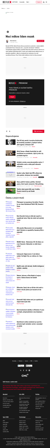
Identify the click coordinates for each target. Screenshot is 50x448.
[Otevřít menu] (46, 2)
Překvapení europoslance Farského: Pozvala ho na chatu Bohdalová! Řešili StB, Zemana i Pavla (30, 204)
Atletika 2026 (5, 429)
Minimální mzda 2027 (39, 428)
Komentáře (22, 2)
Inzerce (26, 360)
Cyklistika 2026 (6, 431)
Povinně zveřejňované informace (38, 444)
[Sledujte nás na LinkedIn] (29, 370)
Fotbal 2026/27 (5, 422)
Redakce (21, 360)
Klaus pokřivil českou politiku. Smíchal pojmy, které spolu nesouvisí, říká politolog (30, 183)
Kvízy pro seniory (6, 403)
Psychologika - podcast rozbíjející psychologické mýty (23, 387)
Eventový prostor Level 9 (11, 389)
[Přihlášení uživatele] (43, 2)
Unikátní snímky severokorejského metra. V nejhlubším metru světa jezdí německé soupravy (30, 164)
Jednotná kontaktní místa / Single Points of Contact (15, 444)
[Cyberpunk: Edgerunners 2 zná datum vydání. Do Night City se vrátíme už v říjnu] (10, 257)
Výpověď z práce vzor (39, 406)
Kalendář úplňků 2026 (7, 405)
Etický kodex (28, 444)
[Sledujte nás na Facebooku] (24, 370)
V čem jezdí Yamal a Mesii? (8, 401)
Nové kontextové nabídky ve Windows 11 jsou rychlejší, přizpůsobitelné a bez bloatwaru (30, 311)
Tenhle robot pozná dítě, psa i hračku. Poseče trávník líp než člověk (28, 190)
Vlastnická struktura (38, 443)
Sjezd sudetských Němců (40, 401)
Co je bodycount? (6, 407)
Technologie (22, 417)
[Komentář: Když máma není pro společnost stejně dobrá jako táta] (10, 302)
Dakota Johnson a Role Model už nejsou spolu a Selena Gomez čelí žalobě (29, 276)
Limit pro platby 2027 (39, 424)
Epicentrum (5, 398)
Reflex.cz (3, 8)
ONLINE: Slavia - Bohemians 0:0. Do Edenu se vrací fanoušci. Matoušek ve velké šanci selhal (30, 244)
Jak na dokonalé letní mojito (24, 410)
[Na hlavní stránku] (7, 2)
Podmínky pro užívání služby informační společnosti (33, 441)
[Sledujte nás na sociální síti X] (21, 370)
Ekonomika (38, 417)
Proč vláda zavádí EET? (40, 402)
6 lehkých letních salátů (23, 412)
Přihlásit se (22, 101)
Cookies (24, 443)
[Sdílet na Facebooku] (7, 131)
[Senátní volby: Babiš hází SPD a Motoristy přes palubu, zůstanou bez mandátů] (10, 175)
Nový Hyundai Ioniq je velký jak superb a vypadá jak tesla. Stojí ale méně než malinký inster (30, 218)
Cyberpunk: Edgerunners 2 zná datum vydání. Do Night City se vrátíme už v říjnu (29, 255)
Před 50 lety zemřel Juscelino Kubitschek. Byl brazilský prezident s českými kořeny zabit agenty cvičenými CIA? (30, 142)
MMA (4, 420)
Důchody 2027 (38, 426)
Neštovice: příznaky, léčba (8, 399)
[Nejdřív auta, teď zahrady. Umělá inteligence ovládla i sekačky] (11, 268)
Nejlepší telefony (22, 422)
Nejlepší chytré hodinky (23, 426)
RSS (31, 360)
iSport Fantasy (27, 385)
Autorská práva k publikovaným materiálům (14, 441)
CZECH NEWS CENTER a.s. (29, 437)
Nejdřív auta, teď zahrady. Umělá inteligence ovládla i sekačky (30, 267)
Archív (8, 8)
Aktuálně (5, 394)
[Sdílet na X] (10, 131)
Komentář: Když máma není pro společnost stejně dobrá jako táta (30, 301)
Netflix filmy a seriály (23, 429)
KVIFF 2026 (14, 2)
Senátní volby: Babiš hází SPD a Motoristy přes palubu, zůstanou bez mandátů (29, 174)
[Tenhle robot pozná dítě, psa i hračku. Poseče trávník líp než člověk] (11, 191)
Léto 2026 (21, 394)
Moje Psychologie (6, 385)
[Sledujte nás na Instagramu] (26, 370)
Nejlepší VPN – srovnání (24, 428)
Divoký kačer (37, 408)
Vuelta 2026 (28, 389)
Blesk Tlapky (13, 385)
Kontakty (14, 360)
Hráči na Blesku (20, 385)
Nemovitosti (9, 387)
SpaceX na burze (22, 420)
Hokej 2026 (5, 424)
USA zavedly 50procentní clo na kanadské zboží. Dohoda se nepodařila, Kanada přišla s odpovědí (30, 230)
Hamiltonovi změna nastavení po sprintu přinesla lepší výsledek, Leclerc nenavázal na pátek (29, 324)
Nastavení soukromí (30, 443)
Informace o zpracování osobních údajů (14, 443)
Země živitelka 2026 (39, 429)
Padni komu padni (38, 404)
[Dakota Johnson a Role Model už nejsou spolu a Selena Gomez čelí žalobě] (10, 279)
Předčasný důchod (39, 420)
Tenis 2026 (5, 426)
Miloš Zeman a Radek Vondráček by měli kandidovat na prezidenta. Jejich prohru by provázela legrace (30, 153)
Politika (37, 394)
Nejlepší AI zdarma (22, 424)
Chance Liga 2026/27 (21, 389)
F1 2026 (4, 428)
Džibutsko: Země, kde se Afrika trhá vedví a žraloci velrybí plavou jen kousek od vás (30, 289)
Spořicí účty (37, 422)
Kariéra (36, 360)
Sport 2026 (6, 417)
